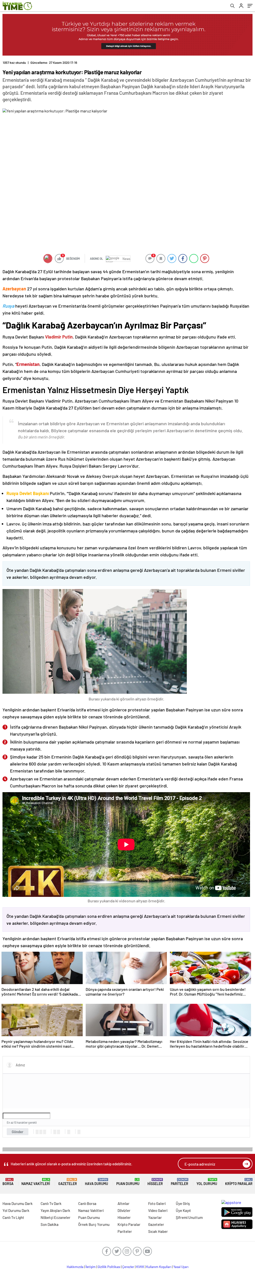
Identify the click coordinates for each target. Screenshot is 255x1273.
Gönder (17, 1131)
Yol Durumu (206, 1182)
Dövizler (124, 1210)
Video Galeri (157, 1210)
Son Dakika (50, 1224)
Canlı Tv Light (13, 1217)
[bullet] (58, 1132)
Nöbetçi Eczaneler (55, 1217)
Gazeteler (67, 1182)
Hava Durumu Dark (17, 1203)
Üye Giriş (183, 1203)
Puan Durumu (127, 1182)
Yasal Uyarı (181, 1267)
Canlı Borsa (87, 1203)
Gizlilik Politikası (109, 1267)
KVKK (140, 1267)
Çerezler (128, 1267)
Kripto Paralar (239, 1182)
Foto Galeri (157, 1203)
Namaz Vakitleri (35, 1182)
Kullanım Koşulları (158, 1267)
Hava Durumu (96, 1182)
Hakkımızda (75, 1267)
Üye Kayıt (183, 1210)
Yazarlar (155, 1217)
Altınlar (123, 1203)
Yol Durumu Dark (15, 1210)
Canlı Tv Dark (51, 1203)
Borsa (7, 1182)
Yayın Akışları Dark (55, 1210)
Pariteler (179, 1182)
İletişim (90, 1267)
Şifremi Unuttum (189, 1217)
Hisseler (155, 1182)
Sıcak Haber (158, 1231)
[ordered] (54, 1132)
